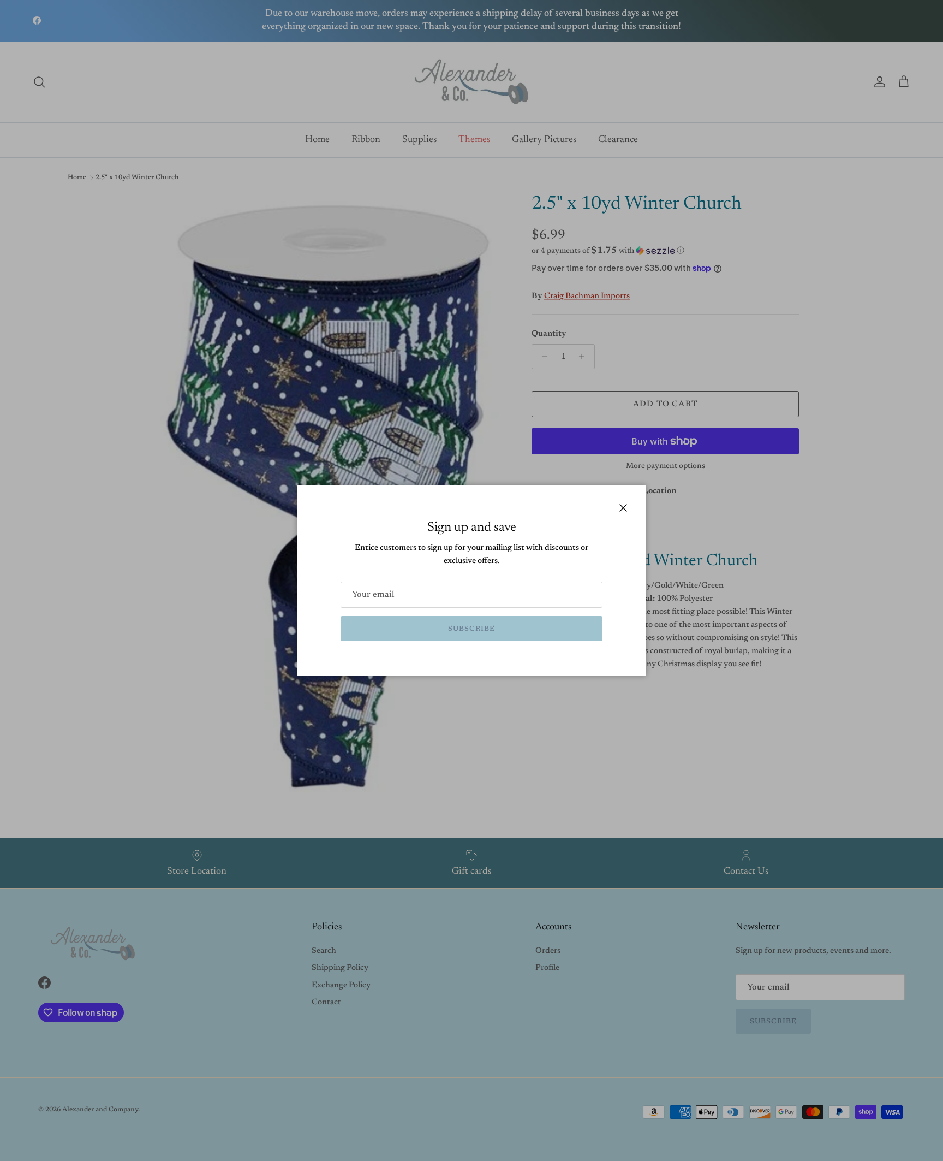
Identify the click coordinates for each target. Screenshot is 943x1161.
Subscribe (471, 628)
